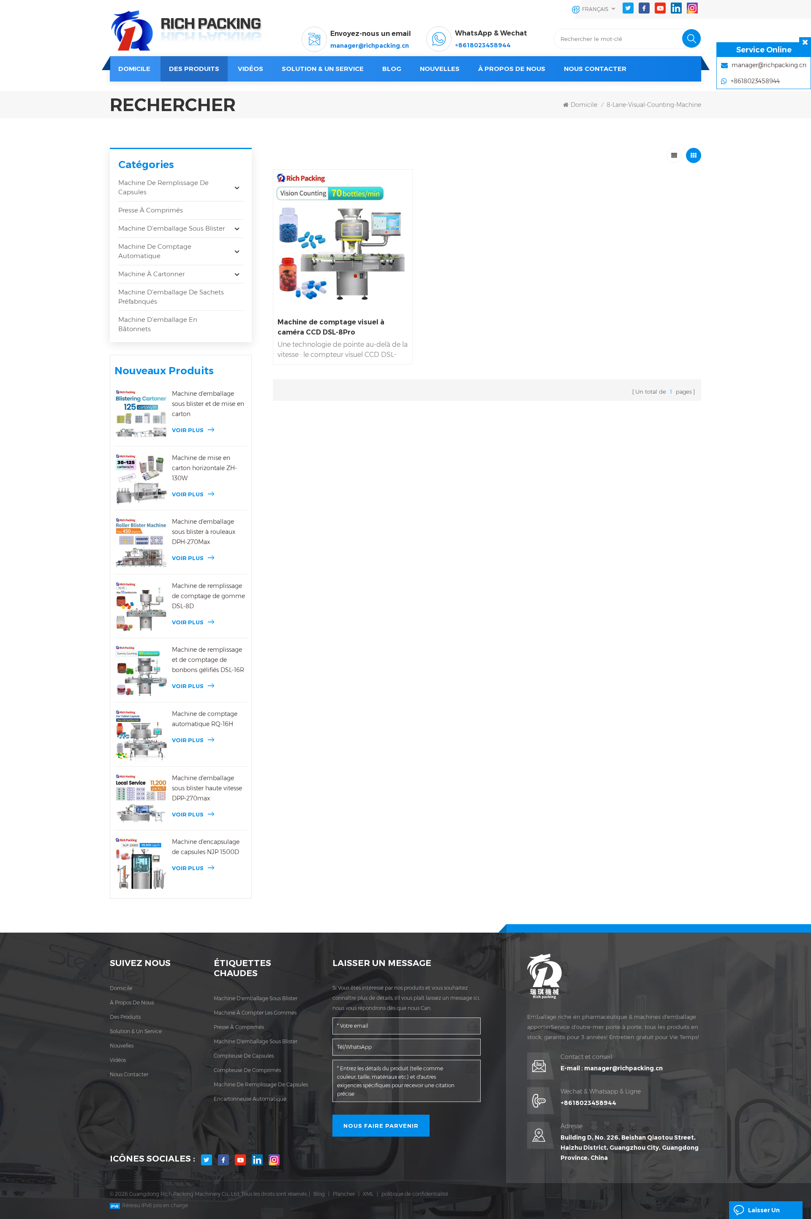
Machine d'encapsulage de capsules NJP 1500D (205, 847)
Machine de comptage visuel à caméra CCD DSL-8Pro (331, 327)
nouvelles (440, 69)
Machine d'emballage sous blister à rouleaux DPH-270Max (203, 532)
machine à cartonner (151, 274)
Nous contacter (595, 69)
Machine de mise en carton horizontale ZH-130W (204, 468)
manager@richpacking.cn (369, 45)
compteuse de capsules (244, 1056)
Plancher (344, 1194)
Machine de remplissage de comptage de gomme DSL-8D (208, 596)
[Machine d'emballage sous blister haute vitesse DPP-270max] (141, 799)
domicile (121, 988)
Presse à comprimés (150, 210)
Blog (319, 1194)
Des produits (194, 69)
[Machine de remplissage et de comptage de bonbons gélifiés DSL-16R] (141, 671)
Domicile (134, 69)
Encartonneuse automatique (250, 1099)
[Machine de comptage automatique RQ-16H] (141, 735)
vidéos (250, 69)
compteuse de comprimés (247, 1070)
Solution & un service (323, 69)
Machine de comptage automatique (154, 251)
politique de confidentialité (414, 1194)
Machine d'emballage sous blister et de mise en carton (208, 404)
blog (391, 69)
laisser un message (764, 1212)
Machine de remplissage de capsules (163, 187)
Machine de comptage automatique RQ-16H (204, 719)
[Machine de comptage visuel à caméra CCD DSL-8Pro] (342, 239)
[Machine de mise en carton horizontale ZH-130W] (141, 479)
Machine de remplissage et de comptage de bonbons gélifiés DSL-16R (208, 660)
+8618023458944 (483, 45)
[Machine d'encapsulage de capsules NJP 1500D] (141, 863)
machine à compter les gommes (255, 1012)
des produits (125, 1017)
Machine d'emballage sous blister (171, 228)
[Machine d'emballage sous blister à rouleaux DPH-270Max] (141, 543)
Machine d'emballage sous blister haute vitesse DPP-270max (207, 788)
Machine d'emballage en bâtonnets (157, 324)
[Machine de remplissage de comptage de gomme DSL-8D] (141, 607)
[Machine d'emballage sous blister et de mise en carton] (141, 415)
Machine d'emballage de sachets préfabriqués (171, 296)
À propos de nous (511, 69)
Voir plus (188, 430)
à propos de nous (132, 1002)
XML (368, 1194)
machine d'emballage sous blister (255, 998)
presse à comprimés (239, 1027)
